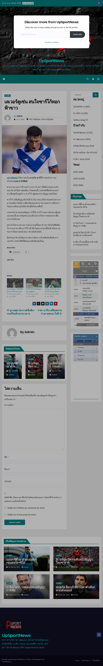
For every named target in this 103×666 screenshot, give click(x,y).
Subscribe (77, 34)
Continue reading (51, 42)
